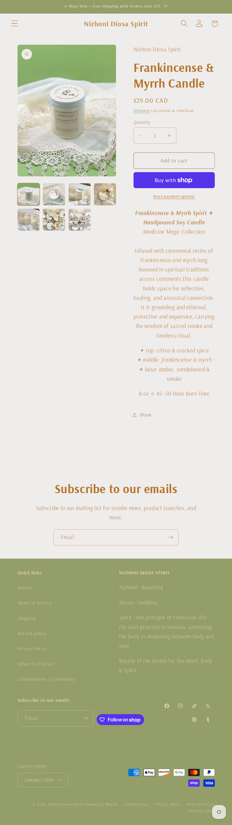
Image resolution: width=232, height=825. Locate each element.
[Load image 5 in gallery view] (29, 220)
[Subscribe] (170, 537)
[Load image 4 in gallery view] (105, 194)
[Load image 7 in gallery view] (80, 220)
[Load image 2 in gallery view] (54, 194)
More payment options (174, 196)
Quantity (142, 122)
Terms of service (201, 804)
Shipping (142, 110)
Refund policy (32, 633)
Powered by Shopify (101, 804)
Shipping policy (201, 810)
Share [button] (145, 415)
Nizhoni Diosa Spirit (65, 804)
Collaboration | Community (46, 679)
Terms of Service (35, 603)
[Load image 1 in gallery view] (29, 194)
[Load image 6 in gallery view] (54, 220)
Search (25, 588)
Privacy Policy (32, 648)
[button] (14, 23)
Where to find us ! (37, 664)
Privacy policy (168, 804)
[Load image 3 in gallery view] (80, 194)
